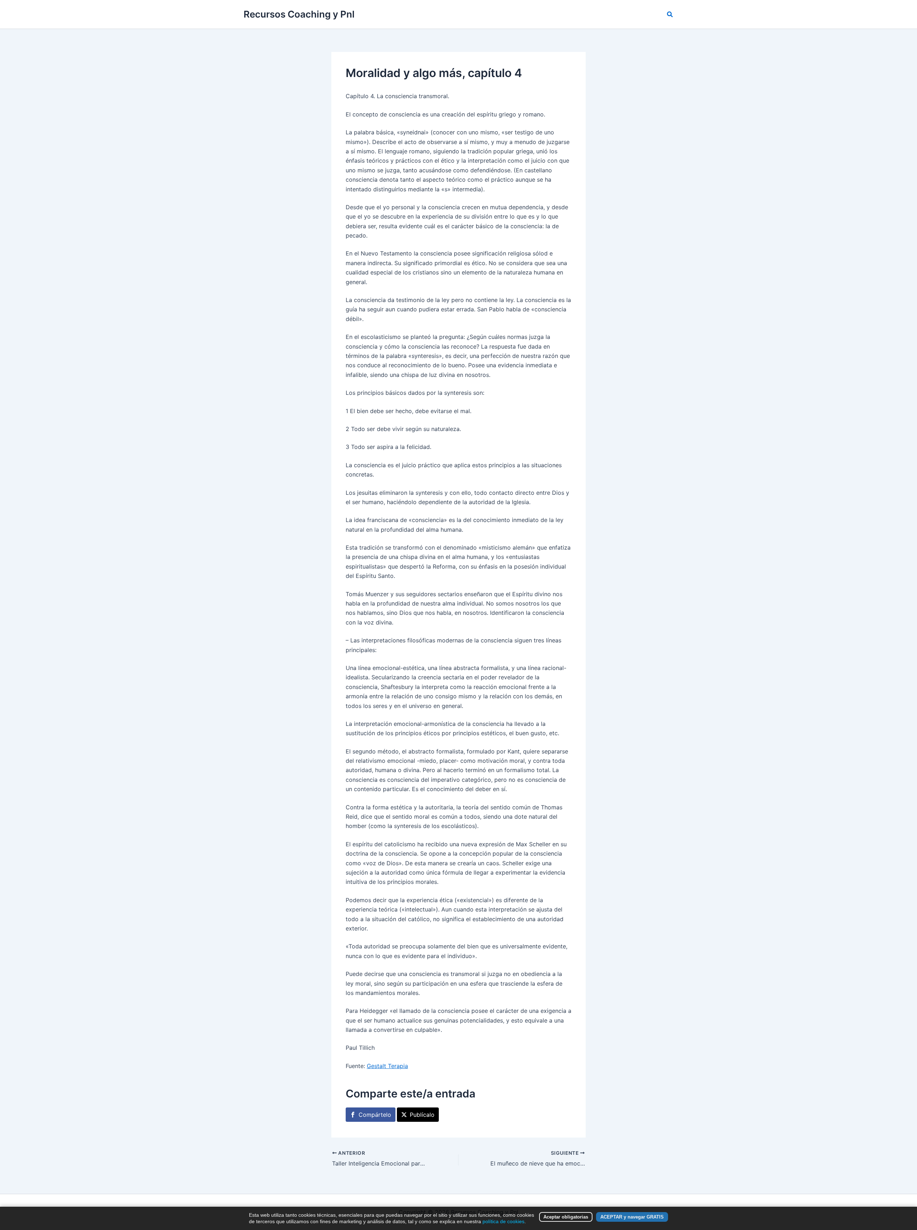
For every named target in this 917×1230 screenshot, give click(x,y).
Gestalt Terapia (387, 1065)
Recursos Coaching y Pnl (299, 14)
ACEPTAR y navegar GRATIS (632, 1217)
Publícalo (422, 1114)
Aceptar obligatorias (565, 1217)
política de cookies (503, 1221)
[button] (670, 14)
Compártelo (375, 1114)
